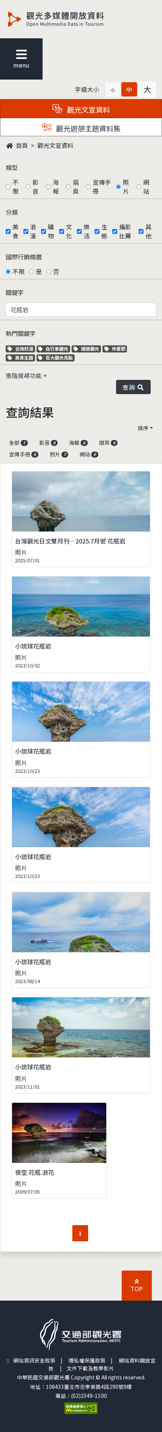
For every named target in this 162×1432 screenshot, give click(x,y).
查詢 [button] (130, 387)
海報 (56, 187)
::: (8, 1360)
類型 (12, 167)
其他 (148, 231)
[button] (112, 89)
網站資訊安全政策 (34, 1360)
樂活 (87, 231)
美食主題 (25, 357)
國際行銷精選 (24, 256)
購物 (51, 231)
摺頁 (76, 187)
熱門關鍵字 (21, 333)
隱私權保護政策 (87, 1360)
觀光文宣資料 (55, 145)
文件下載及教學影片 (90, 1368)
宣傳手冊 (102, 187)
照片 (126, 187)
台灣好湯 (25, 348)
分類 (12, 212)
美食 (15, 231)
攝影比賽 (125, 231)
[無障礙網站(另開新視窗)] (81, 1407)
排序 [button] (143, 428)
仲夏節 (119, 348)
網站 (146, 187)
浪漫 (33, 231)
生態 (104, 231)
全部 (17, 442)
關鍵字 (15, 292)
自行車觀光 (56, 348)
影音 (35, 187)
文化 (69, 231)
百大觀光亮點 (59, 357)
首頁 (21, 145)
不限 (15, 187)
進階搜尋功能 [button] (24, 375)
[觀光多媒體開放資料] (68, 19)
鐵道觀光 (91, 348)
